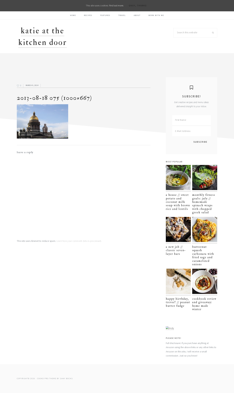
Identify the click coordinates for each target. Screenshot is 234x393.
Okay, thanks (138, 5)
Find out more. (116, 5)
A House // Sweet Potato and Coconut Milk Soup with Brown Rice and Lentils (178, 202)
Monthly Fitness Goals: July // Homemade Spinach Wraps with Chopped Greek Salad (203, 203)
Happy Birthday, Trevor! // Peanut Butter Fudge (178, 302)
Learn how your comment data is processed (79, 241)
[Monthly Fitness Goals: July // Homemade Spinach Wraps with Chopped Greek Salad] (204, 178)
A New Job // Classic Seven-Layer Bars (176, 250)
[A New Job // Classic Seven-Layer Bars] (178, 230)
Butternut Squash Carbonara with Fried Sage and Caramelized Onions (203, 255)
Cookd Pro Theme (46, 378)
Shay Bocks (66, 378)
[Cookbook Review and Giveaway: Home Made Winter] (204, 282)
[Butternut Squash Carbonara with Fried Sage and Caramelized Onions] (204, 230)
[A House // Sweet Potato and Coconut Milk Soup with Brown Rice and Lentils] (178, 178)
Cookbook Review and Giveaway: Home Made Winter (204, 304)
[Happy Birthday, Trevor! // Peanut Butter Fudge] (178, 282)
